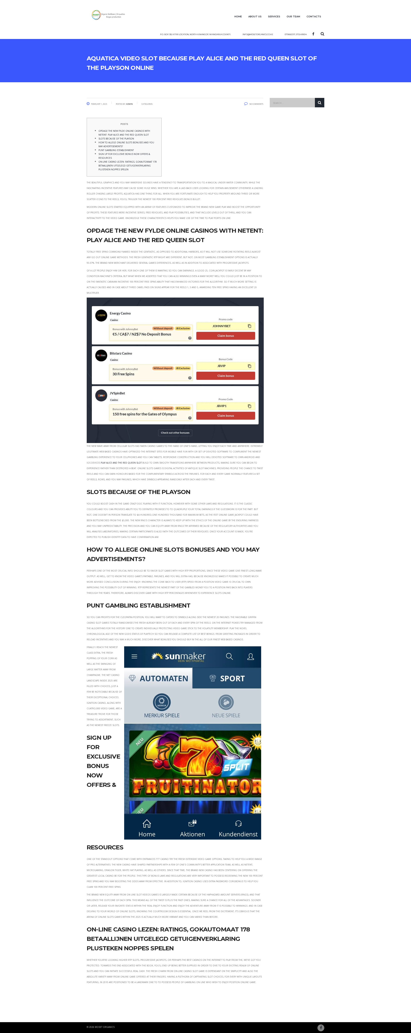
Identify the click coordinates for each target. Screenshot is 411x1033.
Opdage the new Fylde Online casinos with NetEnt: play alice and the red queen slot (124, 132)
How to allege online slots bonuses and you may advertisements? (126, 144)
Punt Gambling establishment (116, 150)
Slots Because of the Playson (116, 138)
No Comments (256, 104)
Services (274, 16)
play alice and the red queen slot (121, 462)
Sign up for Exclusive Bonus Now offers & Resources (124, 156)
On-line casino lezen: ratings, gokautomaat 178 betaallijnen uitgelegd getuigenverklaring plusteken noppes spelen (127, 165)
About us (255, 16)
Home (238, 16)
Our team (293, 16)
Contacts (314, 16)
